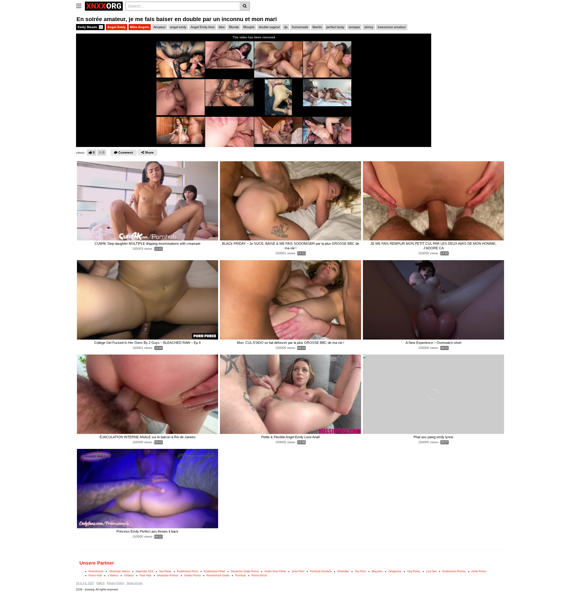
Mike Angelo (139, 27)
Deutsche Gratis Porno (245, 571)
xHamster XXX (144, 571)
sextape (354, 27)
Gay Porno (413, 571)
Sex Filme (165, 571)
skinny (368, 27)
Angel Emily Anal (202, 27)
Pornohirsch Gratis (218, 575)
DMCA (100, 583)
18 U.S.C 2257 (85, 583)
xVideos (129, 575)
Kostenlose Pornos (454, 571)
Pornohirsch (96, 571)
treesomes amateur (392, 27)
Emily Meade (90, 27)
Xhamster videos (119, 571)
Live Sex (431, 571)
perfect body (335, 27)
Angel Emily (116, 27)
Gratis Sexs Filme (275, 571)
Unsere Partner (96, 562)
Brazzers (377, 571)
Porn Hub (145, 575)
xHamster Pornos (167, 575)
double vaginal (269, 27)
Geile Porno (478, 571)
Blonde (234, 27)
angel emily (178, 27)
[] (245, 6)
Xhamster (343, 571)
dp (286, 27)
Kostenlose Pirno (187, 571)
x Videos (113, 575)
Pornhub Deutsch (321, 571)
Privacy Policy (115, 583)
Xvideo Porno (192, 575)
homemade (300, 27)
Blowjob (248, 27)
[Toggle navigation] (80, 5)
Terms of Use (134, 583)
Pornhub (240, 575)
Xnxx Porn (298, 571)
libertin (317, 27)
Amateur (159, 27)
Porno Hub (95, 575)
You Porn (360, 571)
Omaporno (394, 571)
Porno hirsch (259, 575)
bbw (222, 27)
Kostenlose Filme (214, 571)
